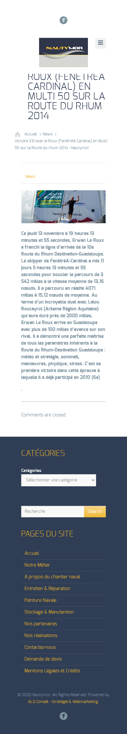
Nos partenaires (40, 624)
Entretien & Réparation (47, 588)
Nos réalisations (40, 635)
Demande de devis (43, 659)
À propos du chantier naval (52, 577)
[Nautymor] (63, 52)
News (47, 134)
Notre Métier (37, 565)
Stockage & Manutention (49, 612)
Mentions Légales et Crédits (52, 671)
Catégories (31, 471)
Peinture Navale (40, 600)
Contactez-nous (40, 647)
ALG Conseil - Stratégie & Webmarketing (63, 702)
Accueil (30, 134)
